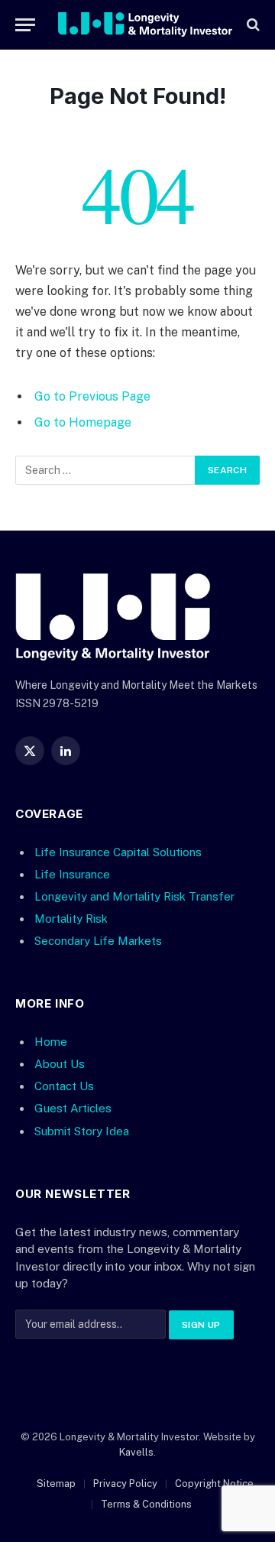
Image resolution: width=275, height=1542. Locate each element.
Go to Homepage (82, 422)
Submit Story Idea (81, 1131)
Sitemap (56, 1483)
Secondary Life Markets (98, 940)
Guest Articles (73, 1108)
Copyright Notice (214, 1483)
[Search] (252, 25)
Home (50, 1041)
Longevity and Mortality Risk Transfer (134, 896)
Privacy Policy (125, 1483)
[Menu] (25, 25)
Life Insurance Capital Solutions (118, 852)
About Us (59, 1063)
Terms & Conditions (146, 1504)
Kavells (136, 1452)
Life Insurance (72, 874)
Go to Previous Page (92, 396)
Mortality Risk (71, 918)
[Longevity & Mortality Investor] (145, 24)
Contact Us (64, 1085)
